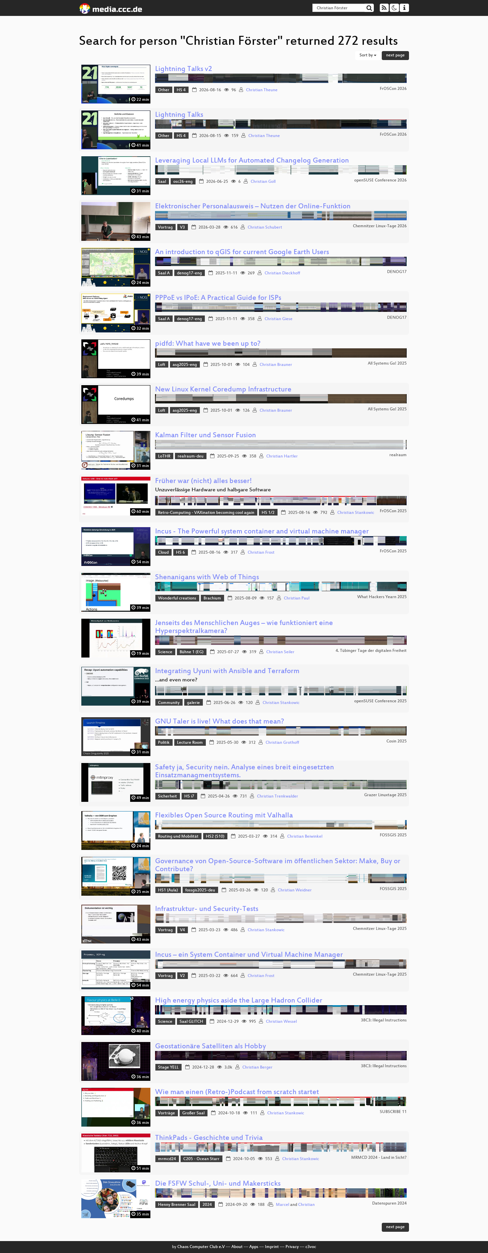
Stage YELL (168, 1067)
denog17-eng (189, 273)
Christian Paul (296, 598)
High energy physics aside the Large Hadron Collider (238, 1001)
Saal (162, 181)
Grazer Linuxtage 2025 (385, 795)
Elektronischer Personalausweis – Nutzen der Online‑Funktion (253, 207)
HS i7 (189, 796)
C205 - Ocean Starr (201, 1159)
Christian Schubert (265, 227)
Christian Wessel (281, 1021)
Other (163, 90)
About (237, 1247)
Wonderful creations (177, 598)
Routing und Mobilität (178, 836)
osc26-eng (183, 181)
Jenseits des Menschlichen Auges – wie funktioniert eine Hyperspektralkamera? (244, 627)
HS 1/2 (268, 513)
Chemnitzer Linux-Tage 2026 (380, 226)
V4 (182, 930)
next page (395, 55)
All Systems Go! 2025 (387, 363)
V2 (182, 976)
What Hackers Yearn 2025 (382, 597)
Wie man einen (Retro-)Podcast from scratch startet (237, 1092)
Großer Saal (193, 1113)
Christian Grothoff (282, 742)
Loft (161, 365)
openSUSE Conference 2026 (380, 180)
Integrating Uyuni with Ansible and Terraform (227, 671)
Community (169, 703)
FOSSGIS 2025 (393, 835)
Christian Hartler (282, 456)
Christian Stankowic (355, 513)
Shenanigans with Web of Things (207, 578)
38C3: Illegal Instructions (384, 1020)
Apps (253, 1247)
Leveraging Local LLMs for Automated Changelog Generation (252, 161)
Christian (306, 1205)
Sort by (367, 55)
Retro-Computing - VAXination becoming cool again (206, 513)
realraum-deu (190, 456)
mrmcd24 (167, 1159)
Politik (164, 742)
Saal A (164, 273)
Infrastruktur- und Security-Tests (206, 909)
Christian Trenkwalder (277, 796)
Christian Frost (261, 552)
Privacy (292, 1247)
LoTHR (164, 456)
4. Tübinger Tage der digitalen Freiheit (371, 651)
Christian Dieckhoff (282, 273)
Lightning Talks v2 (183, 69)
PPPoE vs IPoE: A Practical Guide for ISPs (218, 298)
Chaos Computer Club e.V (201, 1247)
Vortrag (165, 227)
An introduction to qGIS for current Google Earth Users (242, 252)
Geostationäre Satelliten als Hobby (210, 1047)
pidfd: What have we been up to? (208, 344)
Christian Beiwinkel (304, 836)
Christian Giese (278, 319)
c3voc (310, 1247)
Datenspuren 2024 (389, 1203)
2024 (207, 1205)
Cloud (163, 552)
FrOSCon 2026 (393, 89)
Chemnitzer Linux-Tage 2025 (380, 929)
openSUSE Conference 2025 (380, 701)
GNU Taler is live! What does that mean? (219, 722)
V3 (182, 227)
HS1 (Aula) (168, 890)
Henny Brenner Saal (176, 1205)
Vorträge (166, 1113)
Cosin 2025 (396, 741)
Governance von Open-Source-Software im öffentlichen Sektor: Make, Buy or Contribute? (277, 866)
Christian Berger (257, 1067)
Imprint (272, 1247)
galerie (193, 703)
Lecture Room (190, 742)
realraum (398, 455)
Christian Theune (262, 90)
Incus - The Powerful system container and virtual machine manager (262, 532)
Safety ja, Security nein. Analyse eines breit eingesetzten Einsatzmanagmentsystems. (244, 772)
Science (165, 652)
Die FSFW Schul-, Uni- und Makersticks (218, 1184)
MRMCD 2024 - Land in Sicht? (379, 1157)
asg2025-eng (185, 365)
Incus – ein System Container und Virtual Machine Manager (249, 955)
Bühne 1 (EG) (191, 652)
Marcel (282, 1205)
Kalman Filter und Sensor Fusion (205, 436)
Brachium (212, 598)
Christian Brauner (276, 365)
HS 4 (181, 90)
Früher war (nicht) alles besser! (203, 481)
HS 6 (180, 552)
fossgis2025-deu (200, 890)
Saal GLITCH (191, 1021)
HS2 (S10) (215, 836)
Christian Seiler (280, 652)
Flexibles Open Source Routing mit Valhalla (224, 816)
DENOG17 (397, 272)
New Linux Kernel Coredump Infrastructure (223, 390)
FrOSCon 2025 (393, 511)
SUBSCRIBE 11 (393, 1112)
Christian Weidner (295, 890)
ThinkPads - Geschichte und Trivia (209, 1138)
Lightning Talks (179, 115)
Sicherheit (167, 796)
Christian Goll (263, 181)
